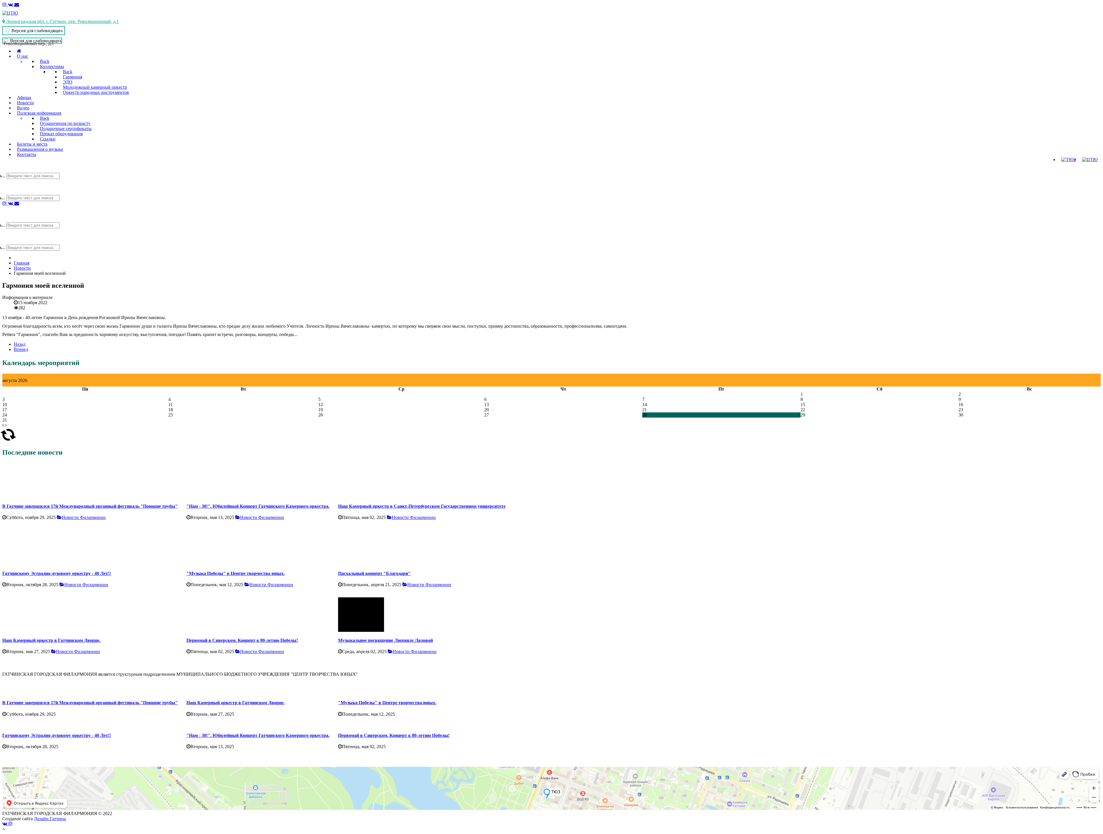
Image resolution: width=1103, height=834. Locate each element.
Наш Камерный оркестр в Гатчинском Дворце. (51, 640)
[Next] (1090, 559)
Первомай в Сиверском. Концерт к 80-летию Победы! (242, 640)
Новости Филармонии (84, 517)
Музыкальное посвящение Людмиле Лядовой (385, 640)
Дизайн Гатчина (50, 818)
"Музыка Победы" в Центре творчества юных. (235, 573)
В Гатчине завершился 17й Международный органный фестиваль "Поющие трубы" (90, 506)
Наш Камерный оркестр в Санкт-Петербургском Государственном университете (422, 506)
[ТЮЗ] (1068, 159)
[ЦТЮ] (10, 13)
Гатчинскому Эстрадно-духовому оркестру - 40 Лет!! (56, 573)
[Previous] (13, 559)
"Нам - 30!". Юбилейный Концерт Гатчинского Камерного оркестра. (257, 506)
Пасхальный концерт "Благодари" (374, 573)
